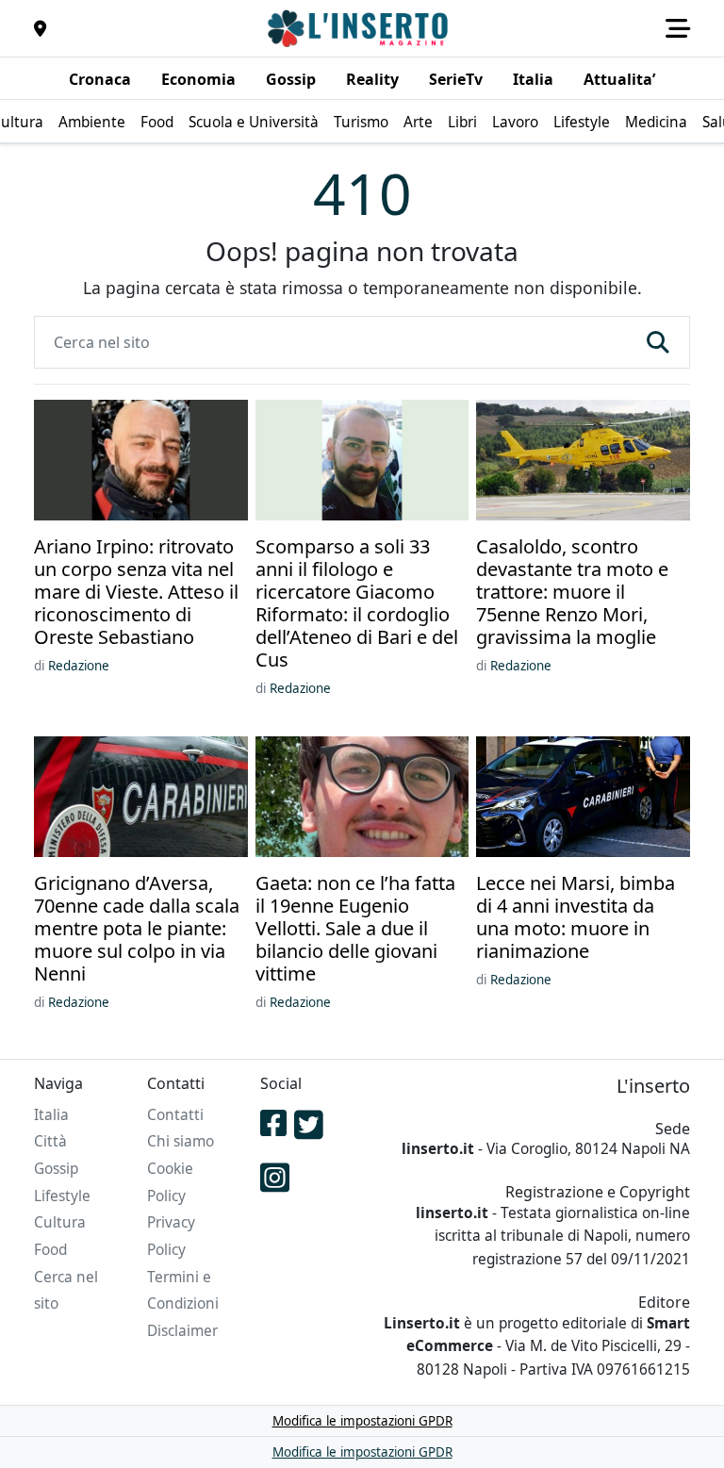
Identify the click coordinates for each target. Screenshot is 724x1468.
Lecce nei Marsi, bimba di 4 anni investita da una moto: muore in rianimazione (575, 917)
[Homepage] (360, 28)
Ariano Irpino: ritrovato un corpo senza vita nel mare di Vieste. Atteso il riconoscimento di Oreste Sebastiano (136, 592)
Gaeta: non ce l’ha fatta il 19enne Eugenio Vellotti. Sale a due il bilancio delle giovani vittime (355, 928)
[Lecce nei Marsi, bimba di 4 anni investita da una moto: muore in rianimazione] (583, 798)
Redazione (78, 665)
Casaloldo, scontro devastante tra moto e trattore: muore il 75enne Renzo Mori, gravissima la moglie (572, 592)
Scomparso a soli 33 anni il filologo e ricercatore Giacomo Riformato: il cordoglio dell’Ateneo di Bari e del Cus (356, 603)
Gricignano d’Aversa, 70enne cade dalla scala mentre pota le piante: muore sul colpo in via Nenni (136, 928)
